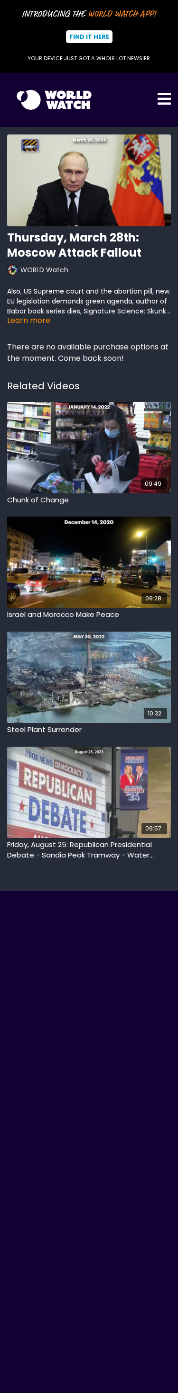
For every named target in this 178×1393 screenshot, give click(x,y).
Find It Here (89, 37)
